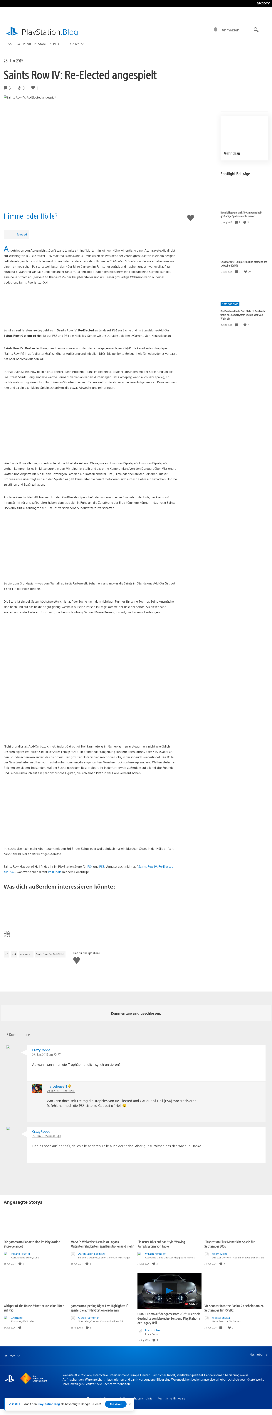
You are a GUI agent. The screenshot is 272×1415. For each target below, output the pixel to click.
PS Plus (54, 44)
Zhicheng (17, 1317)
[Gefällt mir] (245, 222)
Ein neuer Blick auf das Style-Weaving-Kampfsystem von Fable (161, 1244)
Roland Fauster (20, 1253)
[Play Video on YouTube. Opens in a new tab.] (192, 1304)
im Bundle (54, 872)
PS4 (17, 44)
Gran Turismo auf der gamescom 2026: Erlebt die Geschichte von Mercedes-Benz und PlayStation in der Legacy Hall (169, 1318)
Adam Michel (220, 1253)
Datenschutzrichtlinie (137, 1398)
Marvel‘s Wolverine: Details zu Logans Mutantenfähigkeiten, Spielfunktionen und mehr (102, 1244)
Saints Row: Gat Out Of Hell (50, 954)
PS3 (101, 866)
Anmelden (230, 29)
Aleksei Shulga (221, 1317)
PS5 (9, 44)
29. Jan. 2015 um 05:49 (46, 1136)
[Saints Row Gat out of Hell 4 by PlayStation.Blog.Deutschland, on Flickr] (90, 532)
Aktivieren (116, 1404)
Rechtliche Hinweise (171, 1398)
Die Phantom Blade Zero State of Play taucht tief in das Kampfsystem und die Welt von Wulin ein (243, 314)
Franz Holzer (153, 1330)
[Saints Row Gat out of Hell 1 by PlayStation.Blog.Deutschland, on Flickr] (90, 559)
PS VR (27, 44)
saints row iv (26, 954)
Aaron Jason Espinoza (91, 1253)
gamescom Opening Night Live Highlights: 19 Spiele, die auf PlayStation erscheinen (99, 1308)
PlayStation (50, 31)
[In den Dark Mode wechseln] (215, 30)
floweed (21, 234)
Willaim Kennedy (155, 1253)
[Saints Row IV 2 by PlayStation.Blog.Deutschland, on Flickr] (90, 439)
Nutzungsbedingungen (102, 1398)
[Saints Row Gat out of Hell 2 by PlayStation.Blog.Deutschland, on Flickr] (90, 797)
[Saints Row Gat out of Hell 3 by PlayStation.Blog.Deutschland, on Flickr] (90, 825)
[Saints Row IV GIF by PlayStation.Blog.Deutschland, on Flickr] (90, 306)
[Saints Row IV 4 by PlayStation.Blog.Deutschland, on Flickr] (90, 412)
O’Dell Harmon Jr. (88, 1317)
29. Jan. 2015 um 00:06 (61, 1091)
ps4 (14, 954)
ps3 (6, 954)
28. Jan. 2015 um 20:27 (46, 1054)
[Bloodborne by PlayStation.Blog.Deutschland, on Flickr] (90, 907)
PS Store (40, 44)
